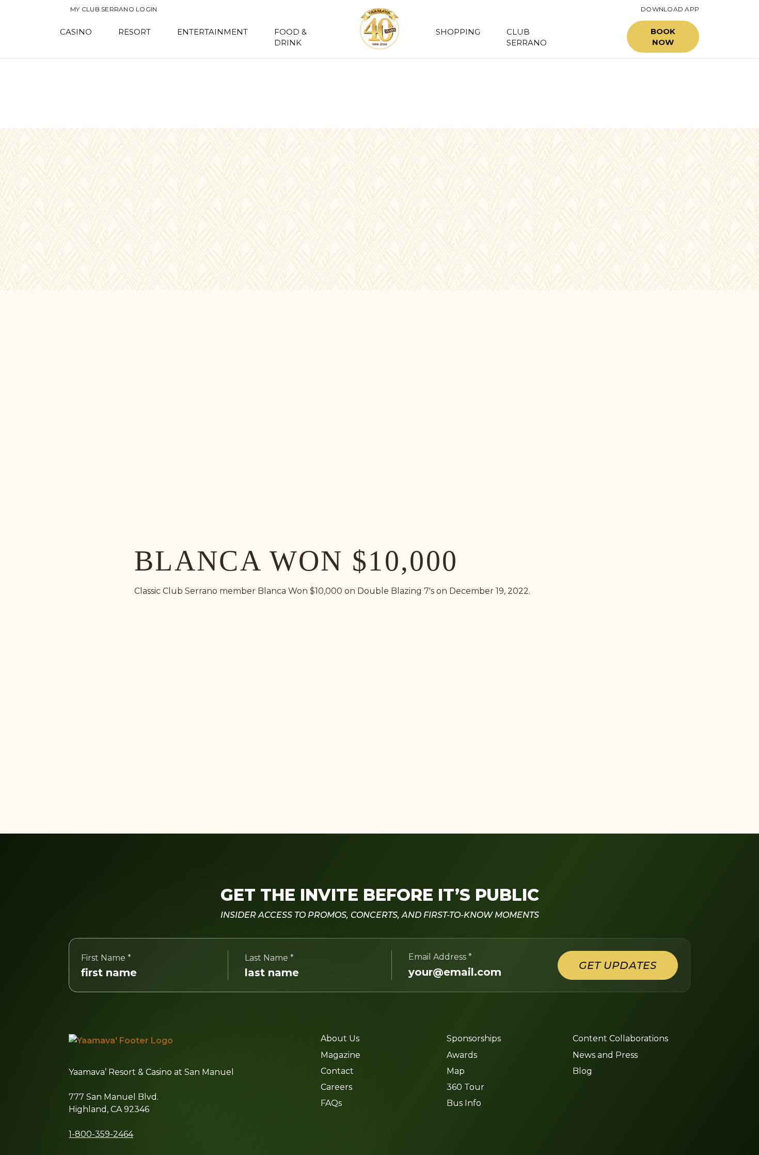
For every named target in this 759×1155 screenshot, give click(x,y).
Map (456, 1071)
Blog (582, 1071)
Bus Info (464, 1103)
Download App (670, 9)
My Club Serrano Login (108, 9)
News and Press (605, 1055)
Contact (337, 1071)
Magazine (340, 1055)
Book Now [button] (663, 36)
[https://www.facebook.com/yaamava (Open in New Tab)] (324, 1128)
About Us (340, 1038)
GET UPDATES (618, 965)
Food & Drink (290, 37)
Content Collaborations (620, 1038)
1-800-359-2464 (101, 1134)
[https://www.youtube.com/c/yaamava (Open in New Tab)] (419, 1128)
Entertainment (212, 32)
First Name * (106, 958)
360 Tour (465, 1087)
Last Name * (269, 958)
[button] (595, 37)
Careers (336, 1087)
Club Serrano (527, 37)
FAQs (331, 1103)
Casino (76, 32)
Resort (134, 32)
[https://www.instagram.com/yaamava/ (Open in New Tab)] (347, 1128)
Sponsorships (474, 1038)
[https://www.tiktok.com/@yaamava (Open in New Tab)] (444, 1128)
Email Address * (440, 957)
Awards (462, 1055)
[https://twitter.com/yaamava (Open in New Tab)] (394, 1128)
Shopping (458, 32)
